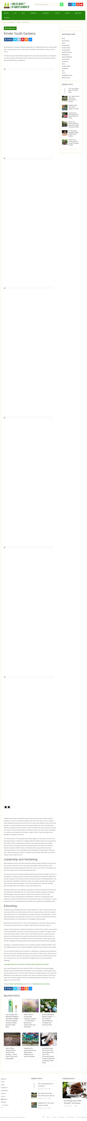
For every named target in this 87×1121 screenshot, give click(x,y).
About (7, 17)
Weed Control (66, 77)
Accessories (65, 41)
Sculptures (65, 68)
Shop (15, 13)
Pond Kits (65, 61)
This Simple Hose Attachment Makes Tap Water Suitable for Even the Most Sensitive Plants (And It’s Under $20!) (12, 1021)
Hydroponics (65, 54)
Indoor (67, 13)
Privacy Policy (70, 1117)
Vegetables (45, 13)
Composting (65, 45)
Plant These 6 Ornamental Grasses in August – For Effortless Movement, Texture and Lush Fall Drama (30, 1021)
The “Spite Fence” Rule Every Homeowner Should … (74, 98)
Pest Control (65, 59)
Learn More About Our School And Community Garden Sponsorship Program (26, 964)
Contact (6, 1105)
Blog (23, 13)
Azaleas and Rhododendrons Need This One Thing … (73, 115)
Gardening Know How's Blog (41, 984)
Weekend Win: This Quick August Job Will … (74, 107)
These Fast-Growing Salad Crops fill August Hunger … (73, 142)
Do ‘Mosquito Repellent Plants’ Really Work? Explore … (73, 133)
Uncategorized (11, 28)
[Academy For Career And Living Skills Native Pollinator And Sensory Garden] (30, 1039)
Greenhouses (66, 50)
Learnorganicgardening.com (7, 1117)
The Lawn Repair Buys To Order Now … (73, 90)
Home (7, 13)
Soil (63, 71)
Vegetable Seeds (67, 75)
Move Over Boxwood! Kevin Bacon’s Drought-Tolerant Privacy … (74, 124)
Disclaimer (61, 1117)
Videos (79, 13)
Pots (63, 64)
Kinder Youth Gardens (15, 984)
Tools (63, 73)
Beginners (33, 13)
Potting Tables (66, 66)
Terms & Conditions (82, 1117)
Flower (57, 13)
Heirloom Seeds (67, 52)
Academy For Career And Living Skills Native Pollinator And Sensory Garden (30, 1052)
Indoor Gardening (67, 57)
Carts (63, 43)
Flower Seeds (66, 48)
